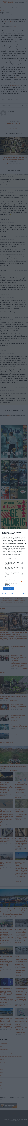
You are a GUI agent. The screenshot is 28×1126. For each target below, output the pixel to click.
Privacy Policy (22, 593)
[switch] (22, 563)
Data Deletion (5, 593)
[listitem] (14, 559)
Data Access (14, 593)
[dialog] (14, 563)
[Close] (25, 532)
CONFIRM (8, 588)
